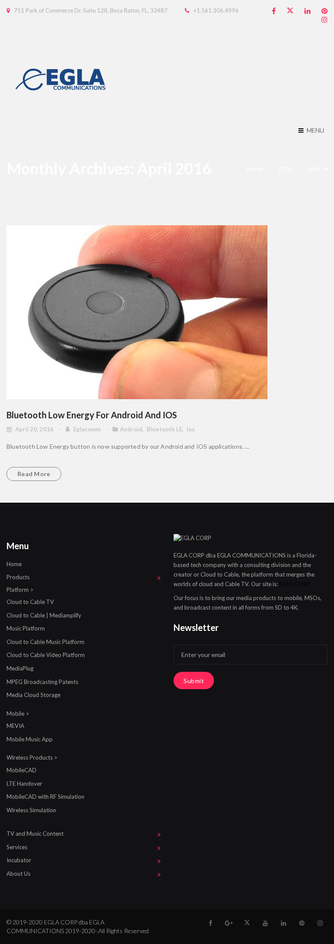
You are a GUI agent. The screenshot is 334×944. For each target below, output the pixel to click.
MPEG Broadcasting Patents (42, 681)
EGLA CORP (294, 583)
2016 (285, 168)
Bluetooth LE (164, 429)
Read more (33, 473)
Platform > (20, 589)
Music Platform (26, 628)
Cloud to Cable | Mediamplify (44, 615)
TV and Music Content (35, 833)
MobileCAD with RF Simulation (45, 796)
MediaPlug (20, 668)
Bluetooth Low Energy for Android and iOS (92, 415)
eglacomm (87, 429)
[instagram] (324, 19)
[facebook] (274, 11)
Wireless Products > (32, 757)
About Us (18, 873)
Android (131, 429)
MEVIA (15, 725)
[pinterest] (324, 11)
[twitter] (290, 11)
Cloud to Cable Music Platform (45, 641)
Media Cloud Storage (33, 694)
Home (255, 168)
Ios (191, 429)
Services (17, 847)
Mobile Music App (30, 739)
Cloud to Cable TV (30, 601)
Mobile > (18, 713)
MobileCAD (22, 770)
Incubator (19, 860)
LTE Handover (24, 783)
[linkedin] (307, 11)
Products (18, 577)
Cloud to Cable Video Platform (46, 654)
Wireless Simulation (31, 810)
